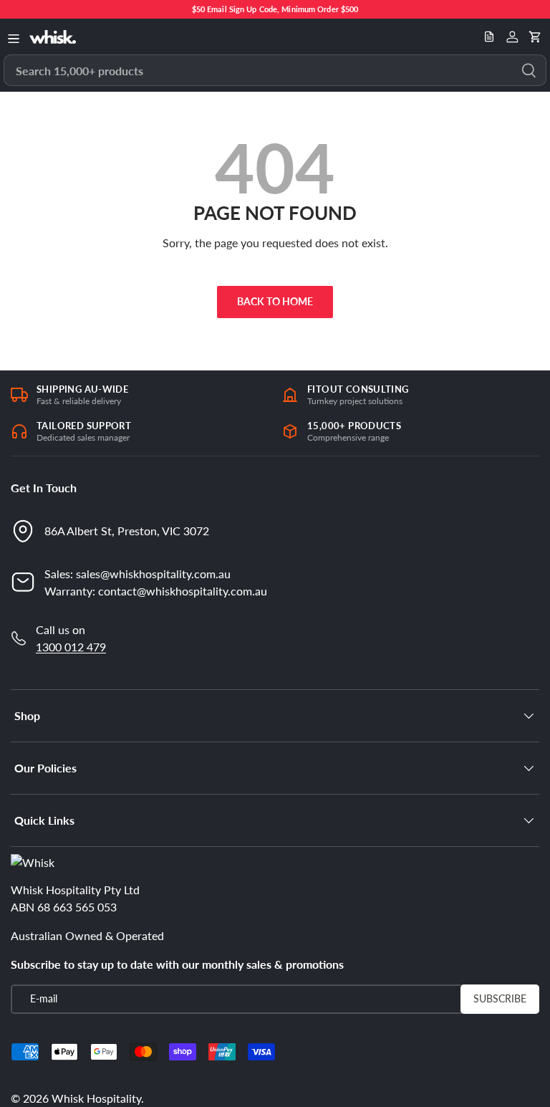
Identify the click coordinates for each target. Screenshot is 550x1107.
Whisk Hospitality (96, 1098)
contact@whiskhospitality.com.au (182, 591)
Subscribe (499, 998)
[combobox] (275, 70)
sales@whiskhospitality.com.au (153, 573)
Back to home (275, 301)
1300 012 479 (71, 646)
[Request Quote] (489, 36)
